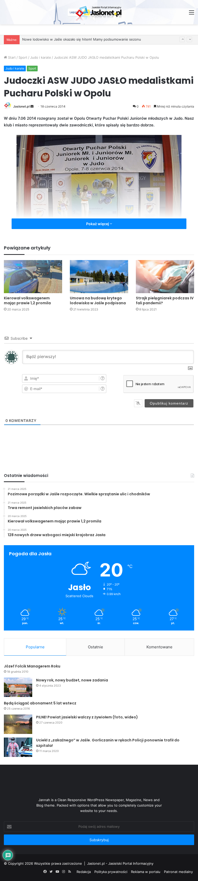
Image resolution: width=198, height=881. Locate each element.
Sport (23, 57)
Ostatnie (95, 646)
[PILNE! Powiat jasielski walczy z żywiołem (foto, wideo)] (18, 724)
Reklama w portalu (145, 872)
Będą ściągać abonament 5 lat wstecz (40, 703)
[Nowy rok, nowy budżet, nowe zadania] (18, 687)
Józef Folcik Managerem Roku (32, 666)
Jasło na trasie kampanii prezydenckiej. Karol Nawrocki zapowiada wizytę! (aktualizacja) (92, 39)
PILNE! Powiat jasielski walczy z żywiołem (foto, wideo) (87, 717)
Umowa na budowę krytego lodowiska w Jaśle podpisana (98, 300)
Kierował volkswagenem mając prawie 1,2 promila (27, 300)
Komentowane (159, 646)
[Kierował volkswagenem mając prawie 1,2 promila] (33, 276)
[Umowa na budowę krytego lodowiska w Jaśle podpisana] (99, 276)
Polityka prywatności (110, 872)
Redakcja (84, 872)
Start (11, 57)
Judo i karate (40, 57)
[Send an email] (32, 106)
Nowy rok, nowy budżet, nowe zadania (72, 680)
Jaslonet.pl (21, 106)
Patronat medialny (178, 872)
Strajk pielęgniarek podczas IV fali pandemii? (165, 300)
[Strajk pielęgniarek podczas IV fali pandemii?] (165, 276)
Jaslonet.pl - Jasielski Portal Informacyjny (120, 863)
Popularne (35, 646)
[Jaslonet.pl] (99, 12)
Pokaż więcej (98, 224)
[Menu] (191, 14)
